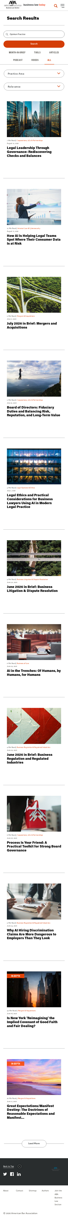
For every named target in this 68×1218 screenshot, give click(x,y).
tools (37, 52)
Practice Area (16, 73)
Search (34, 43)
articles (54, 52)
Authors (45, 1191)
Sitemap (32, 1191)
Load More (34, 1143)
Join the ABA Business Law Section (58, 1198)
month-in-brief (17, 52)
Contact (19, 1191)
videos (35, 60)
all (49, 60)
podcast (18, 60)
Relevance (14, 86)
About (6, 1191)
